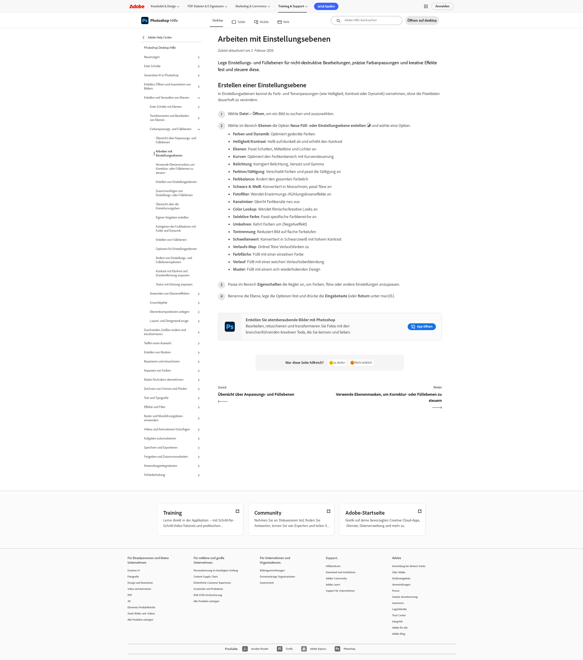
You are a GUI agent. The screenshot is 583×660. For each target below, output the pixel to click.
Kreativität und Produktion (208, 589)
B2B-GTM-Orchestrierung (208, 595)
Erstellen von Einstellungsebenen (176, 182)
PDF (130, 595)
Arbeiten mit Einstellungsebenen (169, 153)
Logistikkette (399, 609)
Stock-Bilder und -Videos (141, 613)
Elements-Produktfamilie (141, 607)
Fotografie (133, 576)
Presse (395, 590)
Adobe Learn (333, 584)
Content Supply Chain (206, 576)
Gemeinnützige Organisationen (277, 576)
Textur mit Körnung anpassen (174, 284)
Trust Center (399, 615)
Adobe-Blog (398, 633)
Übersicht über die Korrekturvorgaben (168, 206)
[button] (426, 6)
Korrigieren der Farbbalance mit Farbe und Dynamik (176, 229)
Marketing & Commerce (250, 6)
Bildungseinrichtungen (272, 570)
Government (267, 582)
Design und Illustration (140, 582)
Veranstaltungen (401, 584)
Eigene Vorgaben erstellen (172, 217)
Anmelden (442, 6)
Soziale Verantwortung (405, 596)
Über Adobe (398, 572)
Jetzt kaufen (326, 6)
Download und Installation (340, 572)
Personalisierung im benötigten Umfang (216, 570)
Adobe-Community (336, 578)
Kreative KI (134, 570)
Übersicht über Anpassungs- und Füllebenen (176, 140)
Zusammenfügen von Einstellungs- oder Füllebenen (174, 193)
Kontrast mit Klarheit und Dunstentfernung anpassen (172, 273)
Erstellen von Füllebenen (171, 240)
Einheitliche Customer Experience (212, 582)
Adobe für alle (400, 627)
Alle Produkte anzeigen (140, 619)
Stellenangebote (401, 578)
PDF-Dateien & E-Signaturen (206, 6)
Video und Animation (139, 589)
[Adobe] (137, 6)
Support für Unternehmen (340, 590)
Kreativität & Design (163, 6)
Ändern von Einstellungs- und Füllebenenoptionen (174, 260)
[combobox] (366, 20)
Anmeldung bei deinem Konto (408, 566)
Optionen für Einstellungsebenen (176, 249)
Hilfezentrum (333, 566)
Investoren (398, 603)
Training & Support (291, 6)
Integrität (397, 621)
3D (129, 601)
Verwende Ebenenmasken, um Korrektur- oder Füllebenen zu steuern (175, 169)
